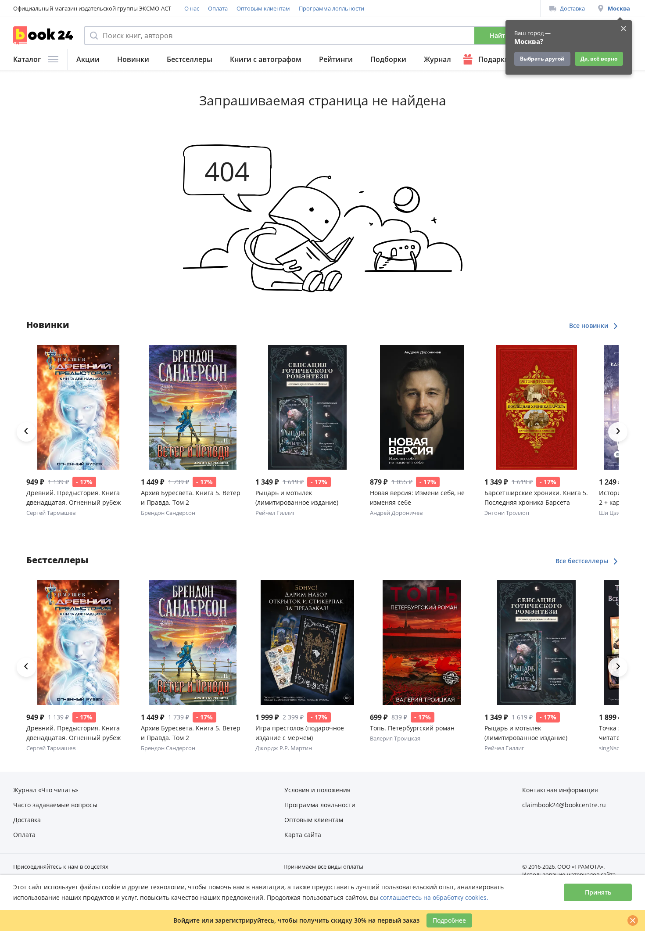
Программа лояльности (331, 8)
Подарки (493, 59)
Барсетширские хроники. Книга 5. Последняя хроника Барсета (536, 498)
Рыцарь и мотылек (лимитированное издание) (296, 498)
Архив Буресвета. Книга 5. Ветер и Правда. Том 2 (190, 498)
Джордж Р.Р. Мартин (283, 748)
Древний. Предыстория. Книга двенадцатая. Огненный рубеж (73, 498)
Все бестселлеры (582, 561)
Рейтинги (336, 59)
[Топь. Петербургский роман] (422, 642)
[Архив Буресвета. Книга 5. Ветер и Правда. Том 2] (193, 407)
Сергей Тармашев (50, 513)
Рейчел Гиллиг (275, 513)
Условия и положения (317, 790)
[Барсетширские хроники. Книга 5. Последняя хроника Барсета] (536, 407)
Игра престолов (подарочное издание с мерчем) (299, 733)
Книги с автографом (265, 59)
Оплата (218, 8)
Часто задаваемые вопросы (55, 805)
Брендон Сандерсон (168, 513)
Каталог (27, 59)
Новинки (133, 59)
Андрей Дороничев (396, 513)
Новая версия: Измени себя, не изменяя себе (417, 498)
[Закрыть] (632, 920)
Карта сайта (302, 834)
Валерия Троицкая (395, 738)
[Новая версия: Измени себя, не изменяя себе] (422, 407)
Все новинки (589, 325)
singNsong (613, 748)
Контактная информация (560, 790)
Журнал (437, 59)
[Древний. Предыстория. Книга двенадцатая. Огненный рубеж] (78, 407)
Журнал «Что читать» (45, 790)
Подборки (388, 59)
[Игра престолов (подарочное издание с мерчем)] (307, 642)
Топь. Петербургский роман (412, 728)
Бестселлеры (189, 59)
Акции (88, 59)
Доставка (572, 8)
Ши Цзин (611, 513)
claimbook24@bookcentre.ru (564, 805)
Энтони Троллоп (506, 513)
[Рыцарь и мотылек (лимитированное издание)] (307, 407)
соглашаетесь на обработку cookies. (434, 897)
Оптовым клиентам (263, 8)
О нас (191, 8)
